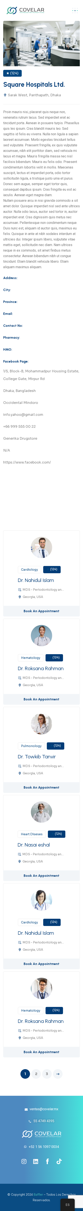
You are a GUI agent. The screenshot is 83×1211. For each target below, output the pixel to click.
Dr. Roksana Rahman (41, 668)
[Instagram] (24, 1161)
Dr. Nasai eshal (34, 845)
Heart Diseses (32, 834)
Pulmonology (31, 746)
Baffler (38, 1194)
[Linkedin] (35, 1161)
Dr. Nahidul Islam (36, 580)
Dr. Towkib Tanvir (37, 756)
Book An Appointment (41, 611)
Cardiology (29, 570)
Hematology (30, 658)
